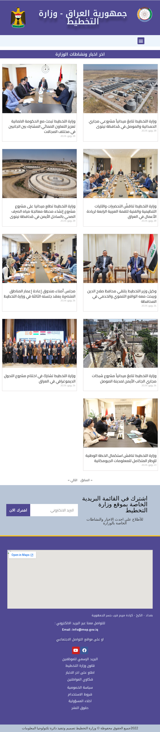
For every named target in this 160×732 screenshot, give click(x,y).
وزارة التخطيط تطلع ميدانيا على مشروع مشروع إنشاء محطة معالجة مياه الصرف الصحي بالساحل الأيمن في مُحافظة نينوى (42, 211)
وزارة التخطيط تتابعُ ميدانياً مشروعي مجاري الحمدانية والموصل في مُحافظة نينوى (122, 124)
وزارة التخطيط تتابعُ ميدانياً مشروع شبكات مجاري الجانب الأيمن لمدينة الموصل (124, 378)
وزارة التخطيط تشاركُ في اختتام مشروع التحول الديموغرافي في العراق (39, 378)
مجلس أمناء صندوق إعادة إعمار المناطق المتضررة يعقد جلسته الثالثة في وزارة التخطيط (39, 294)
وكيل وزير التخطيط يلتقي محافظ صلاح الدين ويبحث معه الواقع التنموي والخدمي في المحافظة (121, 296)
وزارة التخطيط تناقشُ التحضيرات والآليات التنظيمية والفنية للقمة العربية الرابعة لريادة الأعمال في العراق (121, 211)
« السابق (86, 480)
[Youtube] (76, 650)
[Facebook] (84, 650)
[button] (141, 40)
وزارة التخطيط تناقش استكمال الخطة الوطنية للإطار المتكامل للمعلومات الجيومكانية (120, 458)
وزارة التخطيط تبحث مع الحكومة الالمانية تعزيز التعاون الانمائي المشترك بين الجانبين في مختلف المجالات (42, 126)
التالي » (73, 480)
